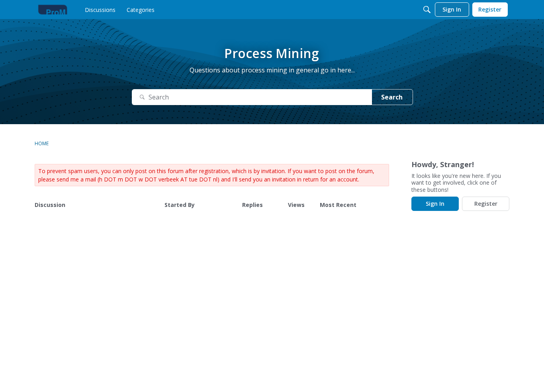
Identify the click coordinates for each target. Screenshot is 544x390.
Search (392, 97)
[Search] (427, 9)
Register (485, 203)
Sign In (435, 203)
